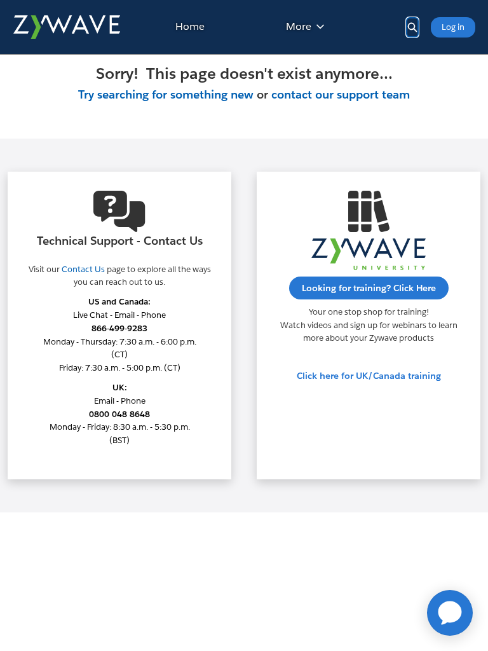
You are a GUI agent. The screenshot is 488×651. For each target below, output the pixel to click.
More (298, 26)
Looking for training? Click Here (369, 288)
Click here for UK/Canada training (369, 375)
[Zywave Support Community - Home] (66, 27)
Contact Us (83, 269)
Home (190, 26)
